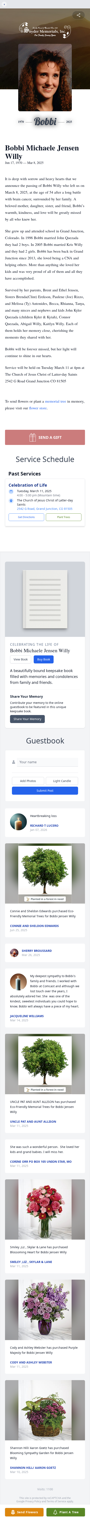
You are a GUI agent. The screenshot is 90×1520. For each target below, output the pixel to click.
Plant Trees (63, 517)
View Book (21, 659)
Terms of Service (56, 1501)
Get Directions (26, 517)
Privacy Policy (33, 1501)
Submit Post (45, 791)
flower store (38, 407)
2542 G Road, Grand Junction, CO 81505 (44, 509)
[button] (45, 873)
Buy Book (43, 659)
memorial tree (55, 401)
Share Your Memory (27, 719)
